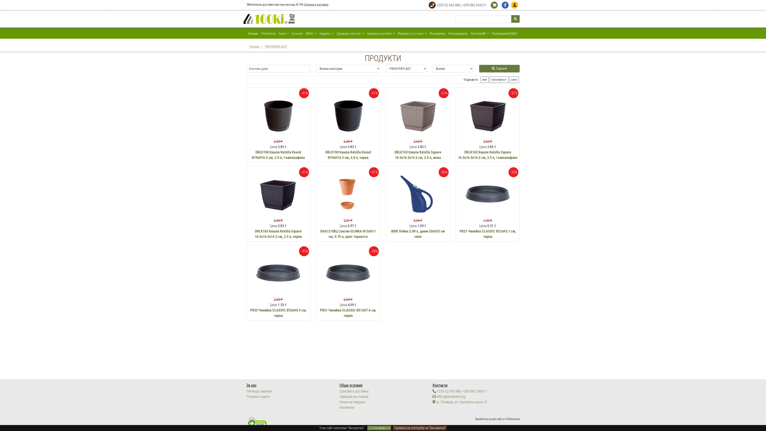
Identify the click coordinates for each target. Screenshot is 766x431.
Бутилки (297, 34)
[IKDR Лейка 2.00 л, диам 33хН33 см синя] (418, 194)
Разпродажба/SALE (505, 34)
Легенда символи (259, 391)
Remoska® (478, 34)
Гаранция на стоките (354, 396)
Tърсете (501, 68)
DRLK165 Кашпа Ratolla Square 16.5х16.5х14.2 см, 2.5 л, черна (278, 234)
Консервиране (458, 34)
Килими (253, 34)
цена (514, 79)
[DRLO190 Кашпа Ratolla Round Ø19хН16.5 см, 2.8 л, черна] (348, 115)
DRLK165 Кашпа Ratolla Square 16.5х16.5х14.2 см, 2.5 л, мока (418, 155)
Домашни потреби (379, 34)
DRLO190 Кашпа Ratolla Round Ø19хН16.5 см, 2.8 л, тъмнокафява (278, 155)
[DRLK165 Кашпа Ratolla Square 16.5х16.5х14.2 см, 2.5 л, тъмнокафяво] (488, 115)
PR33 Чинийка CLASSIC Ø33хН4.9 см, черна (278, 313)
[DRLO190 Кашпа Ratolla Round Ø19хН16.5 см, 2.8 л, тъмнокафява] (278, 115)
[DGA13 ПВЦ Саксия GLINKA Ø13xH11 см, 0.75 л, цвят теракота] (348, 194)
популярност (499, 79)
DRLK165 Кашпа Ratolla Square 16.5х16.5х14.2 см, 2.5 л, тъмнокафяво (487, 155)
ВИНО (310, 34)
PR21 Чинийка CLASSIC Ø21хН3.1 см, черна (488, 234)
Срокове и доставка (316, 4)
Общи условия (351, 385)
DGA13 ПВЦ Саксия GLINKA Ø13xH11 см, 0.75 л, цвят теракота (348, 234)
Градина (325, 34)
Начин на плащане (352, 402)
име (484, 79)
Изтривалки (437, 34)
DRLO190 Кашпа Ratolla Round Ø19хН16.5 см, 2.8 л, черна (348, 155)
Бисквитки (347, 407)
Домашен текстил (349, 34)
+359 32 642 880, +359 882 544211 (461, 391)
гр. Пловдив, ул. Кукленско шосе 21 (461, 402)
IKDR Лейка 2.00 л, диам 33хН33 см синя (418, 234)
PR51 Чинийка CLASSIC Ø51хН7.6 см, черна (348, 313)
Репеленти (268, 34)
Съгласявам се (379, 428)
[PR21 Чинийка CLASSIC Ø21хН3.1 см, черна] (487, 194)
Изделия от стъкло (411, 34)
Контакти (439, 385)
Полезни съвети (258, 396)
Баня (282, 34)
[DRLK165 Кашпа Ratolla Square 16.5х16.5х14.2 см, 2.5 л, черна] (278, 194)
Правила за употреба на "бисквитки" (420, 428)
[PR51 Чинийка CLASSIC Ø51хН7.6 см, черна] (348, 273)
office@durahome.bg (451, 396)
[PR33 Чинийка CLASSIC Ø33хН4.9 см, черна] (278, 273)
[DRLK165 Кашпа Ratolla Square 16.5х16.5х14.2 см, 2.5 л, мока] (418, 115)
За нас (251, 385)
